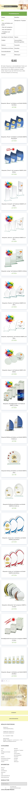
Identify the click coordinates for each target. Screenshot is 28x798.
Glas (3, 20)
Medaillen (16, 17)
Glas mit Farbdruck (6, 29)
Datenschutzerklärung (5, 775)
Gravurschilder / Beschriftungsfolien (19, 41)
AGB (2, 774)
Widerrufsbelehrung (5, 777)
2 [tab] (24, 696)
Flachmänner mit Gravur (7, 48)
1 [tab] (24, 694)
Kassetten (16, 48)
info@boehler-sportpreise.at (8, 731)
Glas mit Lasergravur (7, 27)
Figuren (16, 37)
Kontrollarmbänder (6, 51)
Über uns (3, 767)
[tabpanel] (14, 695)
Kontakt (2, 769)
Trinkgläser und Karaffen (6, 32)
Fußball (3, 40)
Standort (13, 712)
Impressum (3, 772)
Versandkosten (4, 770)
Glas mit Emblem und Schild (7, 24)
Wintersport (17, 54)
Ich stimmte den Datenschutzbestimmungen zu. (15, 788)
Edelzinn (4, 45)
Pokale (3, 17)
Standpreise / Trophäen (20, 20)
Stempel (3, 54)
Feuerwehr (17, 45)
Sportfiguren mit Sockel (7, 37)
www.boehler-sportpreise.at (8, 732)
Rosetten (16, 51)
